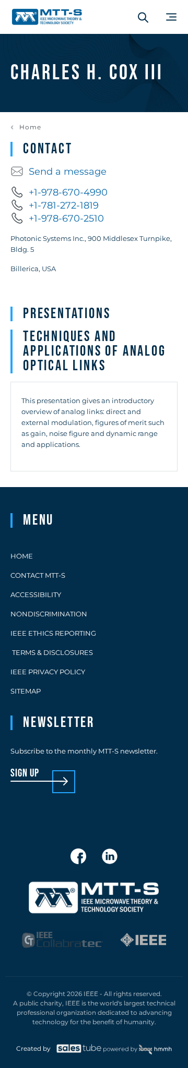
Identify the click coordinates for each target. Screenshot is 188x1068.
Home (30, 127)
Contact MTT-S (37, 575)
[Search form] (143, 17)
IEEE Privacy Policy (47, 672)
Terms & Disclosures (51, 652)
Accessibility (35, 594)
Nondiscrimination (48, 614)
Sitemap (25, 691)
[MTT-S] (47, 17)
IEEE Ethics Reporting (53, 633)
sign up (24, 774)
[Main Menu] (171, 16)
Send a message (68, 171)
